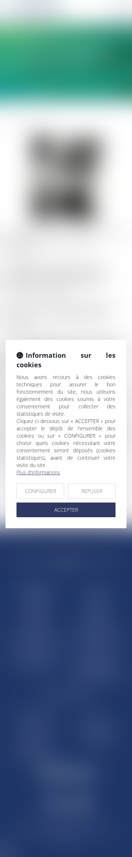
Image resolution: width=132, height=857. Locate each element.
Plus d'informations (38, 472)
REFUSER (91, 491)
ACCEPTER (66, 509)
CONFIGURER (40, 491)
